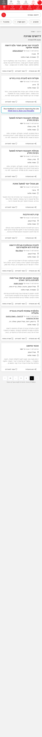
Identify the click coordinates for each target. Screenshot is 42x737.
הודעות (18, 3)
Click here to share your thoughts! (21, 111)
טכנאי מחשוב (32, 346)
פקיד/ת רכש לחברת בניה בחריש (24, 78)
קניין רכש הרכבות (31, 214)
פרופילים (26, 3)
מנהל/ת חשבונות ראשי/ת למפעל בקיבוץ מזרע (24, 119)
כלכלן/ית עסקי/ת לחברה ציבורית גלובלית (24, 312)
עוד (4, 9)
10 (10, 378)
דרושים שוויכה (32, 36)
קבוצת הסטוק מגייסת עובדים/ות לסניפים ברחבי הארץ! (24, 279)
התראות (21, 9)
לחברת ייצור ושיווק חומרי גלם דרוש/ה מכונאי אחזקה (22, 46)
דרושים (33, 3)
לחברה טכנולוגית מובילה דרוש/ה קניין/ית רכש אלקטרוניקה (24, 246)
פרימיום (11, 3)
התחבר (4, 3)
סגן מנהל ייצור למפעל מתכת (26, 184)
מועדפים (12, 9)
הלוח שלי (29, 9)
